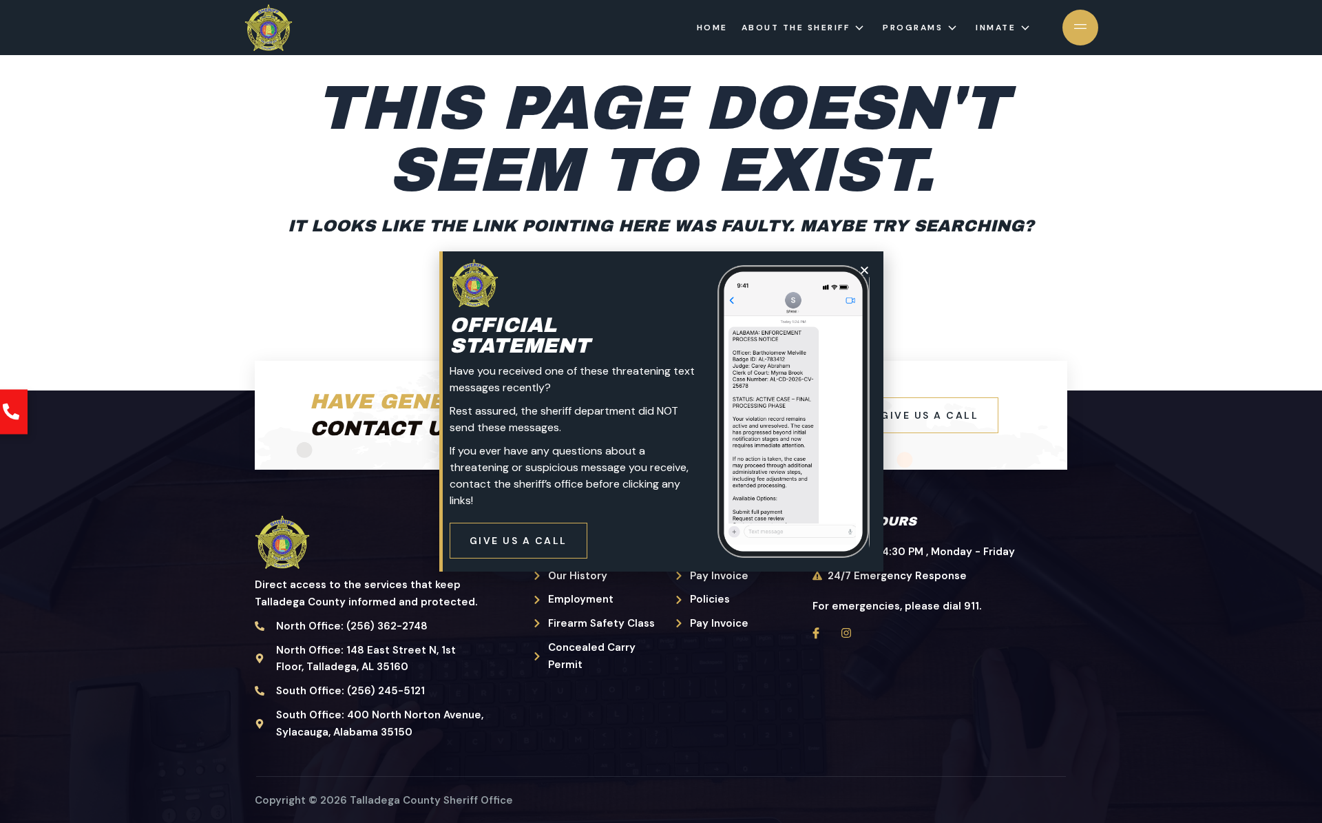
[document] (661, 411)
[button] (864, 270)
